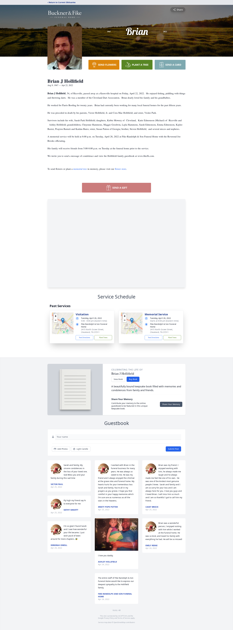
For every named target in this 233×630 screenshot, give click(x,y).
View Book (118, 379)
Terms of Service (124, 618)
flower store (120, 168)
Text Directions (84, 337)
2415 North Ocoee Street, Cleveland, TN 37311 (92, 330)
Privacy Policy (109, 618)
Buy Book (133, 379)
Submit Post (173, 449)
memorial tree (80, 168)
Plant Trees (103, 337)
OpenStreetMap (119, 622)
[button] (62, 320)
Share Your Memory (171, 404)
